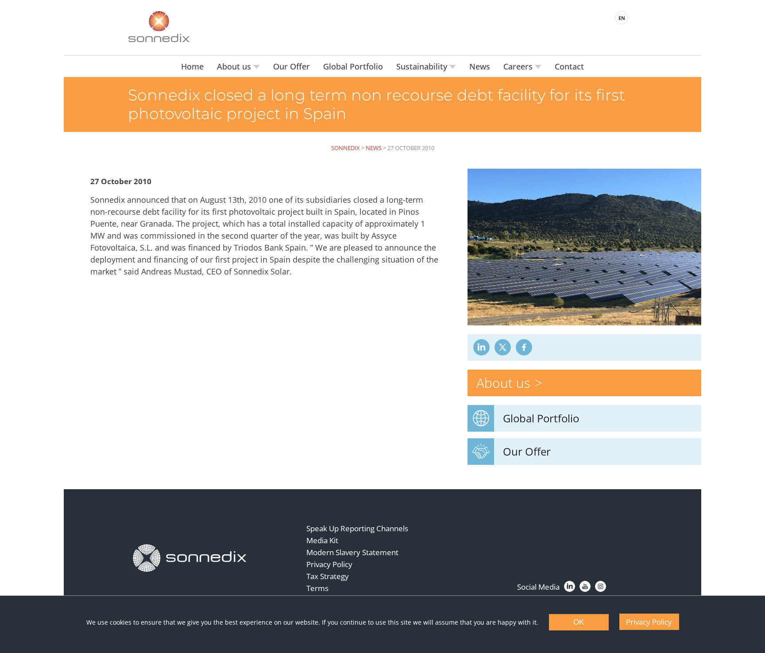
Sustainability (422, 66)
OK (578, 622)
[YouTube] (585, 586)
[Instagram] (600, 586)
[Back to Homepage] (190, 558)
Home (192, 66)
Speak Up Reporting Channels (357, 528)
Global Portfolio (353, 66)
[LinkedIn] (569, 586)
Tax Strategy (327, 576)
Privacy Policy (329, 564)
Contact (569, 66)
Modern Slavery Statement (352, 552)
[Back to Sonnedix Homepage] (159, 26)
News (479, 66)
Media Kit (322, 540)
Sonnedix (345, 148)
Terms (317, 588)
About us (235, 66)
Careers (519, 66)
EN (621, 18)
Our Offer (291, 66)
